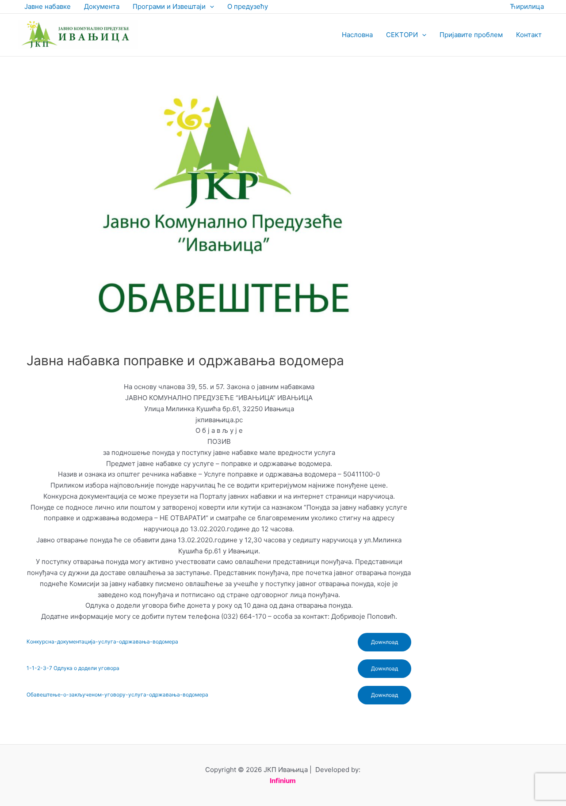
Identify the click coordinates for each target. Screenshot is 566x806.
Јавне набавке (47, 6)
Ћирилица (527, 6)
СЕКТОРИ (402, 34)
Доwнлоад (384, 642)
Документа (101, 6)
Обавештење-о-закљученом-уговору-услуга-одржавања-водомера (117, 694)
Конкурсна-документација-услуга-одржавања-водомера (102, 641)
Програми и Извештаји (169, 6)
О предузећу (247, 6)
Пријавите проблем (471, 34)
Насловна (357, 34)
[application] (210, 6)
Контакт (529, 34)
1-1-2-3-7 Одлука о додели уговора (73, 668)
